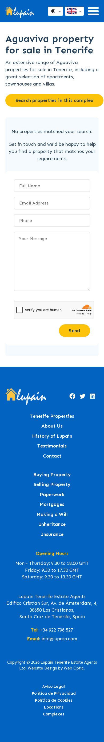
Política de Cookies (54, 700)
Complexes (53, 714)
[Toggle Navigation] (93, 11)
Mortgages (52, 504)
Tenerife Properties (52, 416)
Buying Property (52, 474)
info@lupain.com (59, 638)
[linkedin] (93, 396)
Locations (53, 707)
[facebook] (72, 396)
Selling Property (52, 484)
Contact (52, 456)
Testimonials (52, 446)
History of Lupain (52, 436)
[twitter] (82, 396)
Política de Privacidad (54, 693)
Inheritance (52, 524)
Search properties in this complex (54, 100)
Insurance (52, 534)
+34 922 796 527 (56, 630)
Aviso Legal (53, 686)
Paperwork (52, 494)
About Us (52, 426)
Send (74, 331)
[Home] (19, 11)
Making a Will (52, 514)
